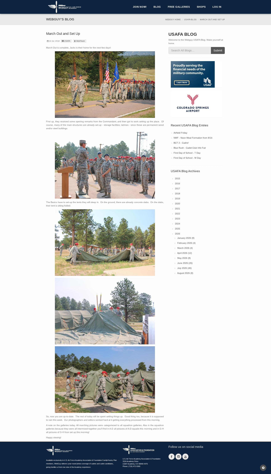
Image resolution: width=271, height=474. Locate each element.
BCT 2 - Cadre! (181, 143)
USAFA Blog (190, 19)
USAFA (67, 41)
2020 (177, 203)
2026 (177, 233)
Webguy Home (173, 19)
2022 (177, 213)
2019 (177, 198)
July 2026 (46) (184, 268)
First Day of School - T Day (187, 153)
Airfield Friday (180, 133)
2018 (177, 193)
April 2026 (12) (184, 253)
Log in (217, 6)
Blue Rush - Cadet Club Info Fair (190, 148)
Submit (217, 50)
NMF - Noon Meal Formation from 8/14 (193, 138)
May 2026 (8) (184, 258)
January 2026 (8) (185, 238)
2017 (177, 188)
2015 (177, 178)
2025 (177, 228)
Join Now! (140, 6)
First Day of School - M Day (187, 158)
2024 (177, 223)
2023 (177, 218)
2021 (177, 208)
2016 (177, 183)
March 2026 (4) (185, 248)
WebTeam (80, 41)
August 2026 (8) (185, 273)
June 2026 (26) (185, 263)
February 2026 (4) (186, 243)
